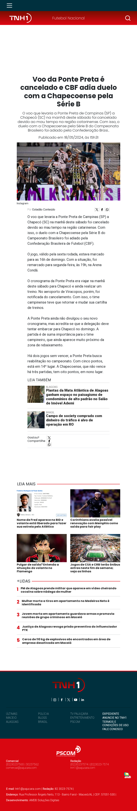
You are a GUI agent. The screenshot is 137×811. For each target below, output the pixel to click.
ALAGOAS (12, 721)
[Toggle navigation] (10, 5)
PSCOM (75, 721)
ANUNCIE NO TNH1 (114, 717)
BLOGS (42, 717)
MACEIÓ (11, 717)
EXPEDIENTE (110, 713)
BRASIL (42, 721)
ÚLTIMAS (11, 713)
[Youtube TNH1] (75, 699)
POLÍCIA (43, 713)
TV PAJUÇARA (79, 713)
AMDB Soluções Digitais (44, 800)
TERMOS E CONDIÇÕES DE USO (115, 723)
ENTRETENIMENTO (82, 717)
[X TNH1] (68, 699)
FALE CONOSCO (112, 729)
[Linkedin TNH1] (82, 699)
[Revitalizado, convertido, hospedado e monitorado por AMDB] (127, 775)
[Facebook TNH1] (62, 699)
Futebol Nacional (68, 18)
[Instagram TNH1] (55, 699)
